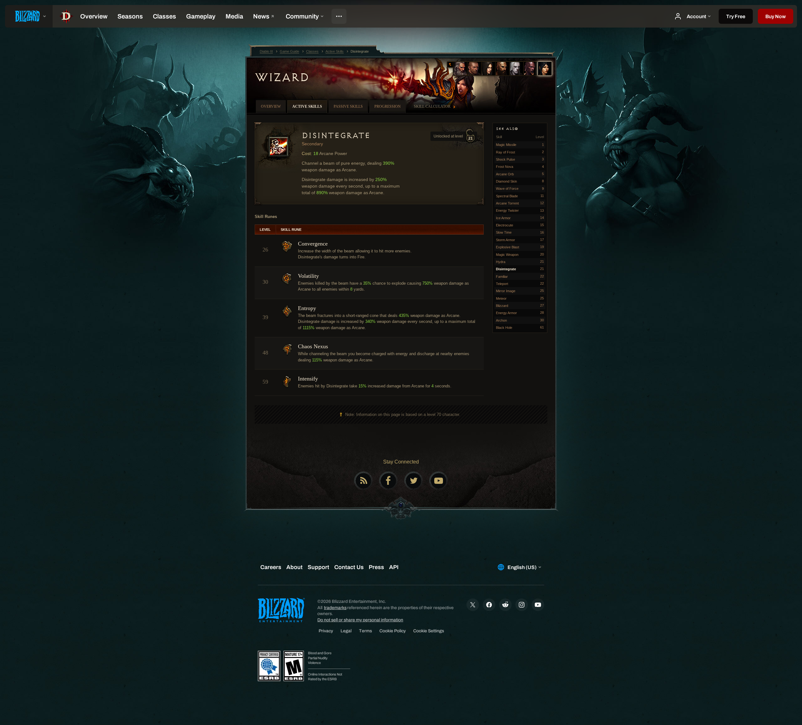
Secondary (312, 143)
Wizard (282, 77)
